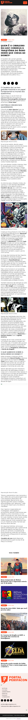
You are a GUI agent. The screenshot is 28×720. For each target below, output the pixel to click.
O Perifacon (6, 697)
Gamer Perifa (6, 691)
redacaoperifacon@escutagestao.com (10, 706)
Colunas (4, 690)
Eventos (4, 693)
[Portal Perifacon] (6, 3)
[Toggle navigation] (25, 2)
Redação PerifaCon (7, 41)
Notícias (4, 688)
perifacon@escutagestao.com (8, 704)
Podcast (4, 695)
